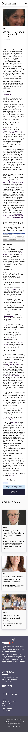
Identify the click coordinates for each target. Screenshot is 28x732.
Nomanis (11, 475)
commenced (6, 129)
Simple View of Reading (11, 289)
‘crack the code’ (8, 316)
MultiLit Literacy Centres (9, 701)
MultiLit (4, 699)
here (8, 339)
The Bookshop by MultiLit (9, 706)
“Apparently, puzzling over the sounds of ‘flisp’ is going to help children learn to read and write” (13, 216)
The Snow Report (8, 419)
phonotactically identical (16, 182)
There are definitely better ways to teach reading (12, 618)
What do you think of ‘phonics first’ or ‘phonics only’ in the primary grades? (14, 534)
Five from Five (6, 710)
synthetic (7, 326)
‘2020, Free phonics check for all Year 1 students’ (13, 253)
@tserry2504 (14, 422)
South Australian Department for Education (12, 132)
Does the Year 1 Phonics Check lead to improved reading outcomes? (13, 579)
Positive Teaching (7, 708)
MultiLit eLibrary (7, 703)
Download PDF (7, 94)
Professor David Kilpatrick (11, 376)
